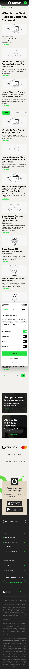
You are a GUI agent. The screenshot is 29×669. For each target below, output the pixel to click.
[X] (16, 592)
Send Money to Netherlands (10, 610)
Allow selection (14, 358)
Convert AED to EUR (10, 626)
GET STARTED (8, 409)
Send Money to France (14, 614)
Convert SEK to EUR (13, 630)
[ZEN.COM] (7, 592)
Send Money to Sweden (13, 612)
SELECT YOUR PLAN (10, 434)
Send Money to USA (20, 604)
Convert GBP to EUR (13, 625)
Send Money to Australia (12, 615)
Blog (6, 113)
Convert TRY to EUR (8, 633)
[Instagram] (25, 592)
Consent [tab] (5, 309)
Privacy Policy (14, 600)
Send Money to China (8, 609)
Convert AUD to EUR (7, 628)
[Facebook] (21, 592)
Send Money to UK (7, 606)
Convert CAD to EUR (20, 626)
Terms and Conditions (14, 461)
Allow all (14, 353)
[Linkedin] (12, 592)
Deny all (14, 363)
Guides (16, 113)
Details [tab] (15, 309)
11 (18, 375)
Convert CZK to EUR (20, 631)
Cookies (23, 600)
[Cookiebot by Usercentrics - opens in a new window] (20, 305)
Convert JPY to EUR (17, 628)
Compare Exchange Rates (8, 634)
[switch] (25, 336)
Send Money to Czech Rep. (19, 607)
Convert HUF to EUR (10, 631)
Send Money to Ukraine (17, 606)
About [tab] (24, 309)
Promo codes (6, 619)
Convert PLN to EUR (16, 623)
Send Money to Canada (19, 609)
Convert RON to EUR (20, 633)
